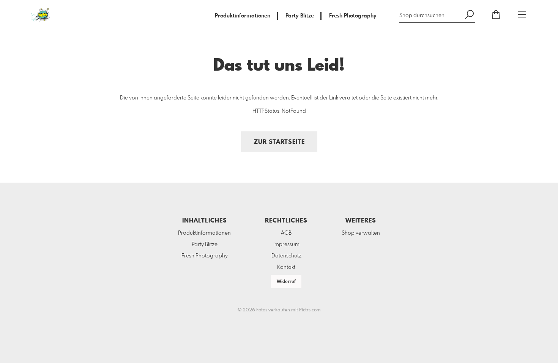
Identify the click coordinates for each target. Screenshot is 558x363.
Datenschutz (286, 256)
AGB (286, 233)
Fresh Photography (353, 16)
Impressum (286, 244)
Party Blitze (299, 16)
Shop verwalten (361, 233)
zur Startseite (279, 142)
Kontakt (286, 267)
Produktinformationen (242, 16)
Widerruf (286, 281)
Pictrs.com (310, 310)
